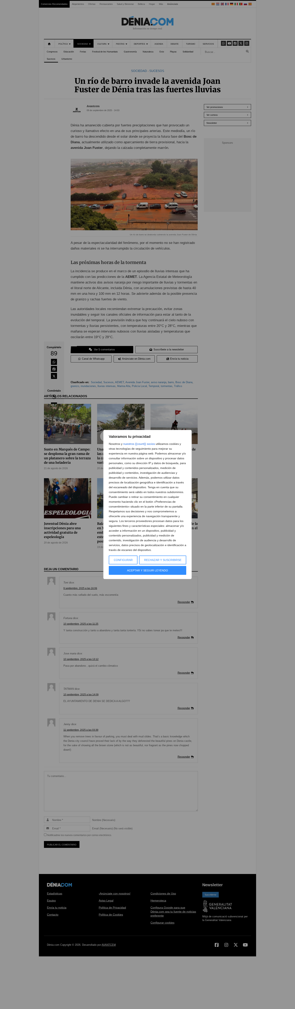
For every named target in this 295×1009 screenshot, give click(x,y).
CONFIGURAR (123, 560)
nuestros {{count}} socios (139, 443)
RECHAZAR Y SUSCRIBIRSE (162, 560)
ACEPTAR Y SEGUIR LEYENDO (147, 570)
